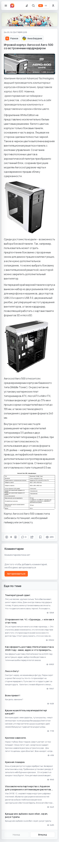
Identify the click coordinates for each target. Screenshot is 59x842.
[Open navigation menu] (6, 5)
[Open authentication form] (53, 5)
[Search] (33, 5)
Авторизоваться (16, 573)
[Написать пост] (27, 5)
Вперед (42, 834)
